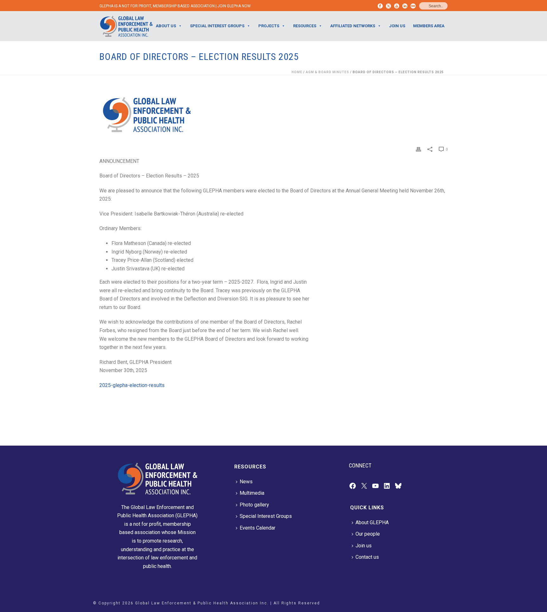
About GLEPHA (372, 522)
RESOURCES (304, 25)
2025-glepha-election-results (132, 385)
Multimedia (252, 493)
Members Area (428, 25)
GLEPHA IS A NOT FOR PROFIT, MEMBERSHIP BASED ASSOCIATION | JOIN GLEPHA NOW (175, 6)
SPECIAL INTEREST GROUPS (217, 25)
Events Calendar (257, 528)
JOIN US (397, 25)
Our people (367, 534)
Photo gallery (254, 505)
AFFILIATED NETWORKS (352, 25)
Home (297, 72)
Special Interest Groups (266, 516)
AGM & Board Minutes (327, 72)
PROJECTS (268, 25)
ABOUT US (166, 25)
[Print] (418, 149)
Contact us (367, 557)
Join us (363, 546)
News (246, 482)
